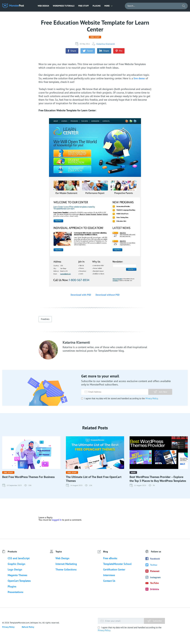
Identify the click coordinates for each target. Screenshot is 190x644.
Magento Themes (17, 575)
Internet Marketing (66, 564)
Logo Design (15, 569)
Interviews (109, 575)
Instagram (155, 577)
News (133, 472)
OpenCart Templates (19, 580)
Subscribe (157, 621)
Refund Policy (28, 627)
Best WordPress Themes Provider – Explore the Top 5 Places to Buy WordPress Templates (158, 479)
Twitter (153, 564)
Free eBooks (110, 558)
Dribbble (154, 589)
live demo (139, 78)
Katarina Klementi (105, 43)
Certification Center (114, 569)
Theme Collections (66, 569)
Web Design (43, 5)
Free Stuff (83, 5)
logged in (57, 519)
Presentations (15, 592)
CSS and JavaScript (19, 558)
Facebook (155, 558)
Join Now (163, 391)
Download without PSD (107, 294)
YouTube (154, 582)
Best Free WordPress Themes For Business (28, 477)
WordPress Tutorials (63, 5)
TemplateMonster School (117, 564)
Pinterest (154, 571)
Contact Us (109, 580)
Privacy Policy (151, 398)
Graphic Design (16, 564)
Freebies (45, 319)
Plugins (96, 5)
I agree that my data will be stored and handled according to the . (121, 398)
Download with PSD (81, 294)
